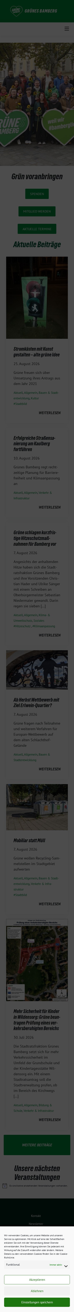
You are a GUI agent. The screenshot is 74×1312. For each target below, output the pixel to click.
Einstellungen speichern (37, 1302)
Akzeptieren (37, 1280)
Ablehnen (37, 1291)
